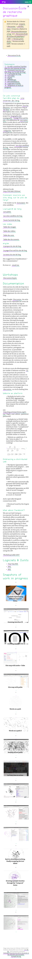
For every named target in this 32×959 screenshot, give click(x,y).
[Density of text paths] (16, 746)
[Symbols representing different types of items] (16, 593)
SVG (9, 567)
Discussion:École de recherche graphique (17, 35)
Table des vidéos (9, 231)
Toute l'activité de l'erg (11, 220)
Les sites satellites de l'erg (16, 146)
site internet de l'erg (13, 99)
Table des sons (8, 235)
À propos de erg (16, 956)
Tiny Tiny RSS (13, 564)
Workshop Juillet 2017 (11, 555)
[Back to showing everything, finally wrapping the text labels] (16, 856)
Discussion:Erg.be (10, 278)
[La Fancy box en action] (16, 768)
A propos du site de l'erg (12, 246)
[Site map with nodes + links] (16, 659)
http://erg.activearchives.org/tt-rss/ (15, 413)
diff (9, 39)
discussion (11, 26)
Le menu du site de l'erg (12, 255)
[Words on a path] (16, 702)
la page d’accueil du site (15, 119)
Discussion (17, 299)
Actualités (7, 212)
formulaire (21, 203)
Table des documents (11, 239)
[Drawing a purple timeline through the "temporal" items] (16, 877)
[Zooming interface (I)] (16, 615)
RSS (9, 569)
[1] (27, 370)
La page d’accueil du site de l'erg (15, 250)
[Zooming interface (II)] (16, 637)
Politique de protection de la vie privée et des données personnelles (16, 954)
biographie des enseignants (12, 117)
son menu (24, 120)
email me (15, 265)
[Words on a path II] (16, 724)
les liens (6, 110)
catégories (7, 131)
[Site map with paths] (16, 681)
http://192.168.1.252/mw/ (12, 191)
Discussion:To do (14, 55)
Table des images (9, 227)
